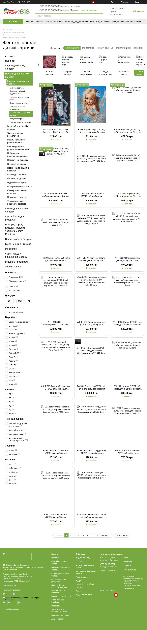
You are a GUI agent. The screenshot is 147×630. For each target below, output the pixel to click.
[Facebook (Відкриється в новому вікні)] (90, 2)
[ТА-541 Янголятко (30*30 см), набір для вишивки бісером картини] (91, 361)
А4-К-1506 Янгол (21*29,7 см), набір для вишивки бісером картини (127, 324)
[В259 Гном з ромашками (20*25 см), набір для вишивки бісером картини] (127, 425)
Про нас (30, 21)
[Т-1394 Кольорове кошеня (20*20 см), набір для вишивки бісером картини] (91, 168)
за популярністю (72, 48)
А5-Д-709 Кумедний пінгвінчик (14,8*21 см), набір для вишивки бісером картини (55, 389)
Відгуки (115, 21)
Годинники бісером (16, 182)
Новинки (10, 60)
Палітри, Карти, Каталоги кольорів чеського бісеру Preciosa (59, 589)
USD (28, 2)
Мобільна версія (12, 609)
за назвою (138, 48)
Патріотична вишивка (17, 160)
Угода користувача (84, 595)
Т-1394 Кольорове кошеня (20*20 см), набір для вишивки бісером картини (91, 196)
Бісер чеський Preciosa (18, 243)
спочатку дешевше (105, 48)
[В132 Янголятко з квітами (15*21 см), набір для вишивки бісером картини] (55, 425)
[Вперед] (144, 65)
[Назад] (38, 64)
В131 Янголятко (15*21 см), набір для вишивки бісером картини (127, 389)
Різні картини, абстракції (20, 122)
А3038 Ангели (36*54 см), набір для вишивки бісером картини (55, 196)
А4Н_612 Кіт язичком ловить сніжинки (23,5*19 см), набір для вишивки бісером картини (91, 262)
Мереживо (11, 248)
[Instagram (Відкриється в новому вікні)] (83, 2)
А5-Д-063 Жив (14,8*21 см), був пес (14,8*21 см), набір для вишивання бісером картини (55, 133)
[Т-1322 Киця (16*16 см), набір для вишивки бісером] (55, 233)
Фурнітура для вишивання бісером (59, 610)
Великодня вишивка (17, 174)
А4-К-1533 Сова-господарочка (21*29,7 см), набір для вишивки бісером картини (55, 326)
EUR (23, 2)
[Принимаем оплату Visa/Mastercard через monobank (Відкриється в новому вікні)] (25, 599)
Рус (8, 2)
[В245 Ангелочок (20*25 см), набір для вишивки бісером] (127, 104)
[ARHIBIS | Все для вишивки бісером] (17, 556)
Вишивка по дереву (17, 178)
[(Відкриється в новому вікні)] (5, 603)
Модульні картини (17, 119)
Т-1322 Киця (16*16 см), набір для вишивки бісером (55, 259)
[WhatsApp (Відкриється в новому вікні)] (100, 2)
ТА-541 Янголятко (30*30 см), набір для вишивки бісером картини (91, 389)
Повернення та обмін (131, 21)
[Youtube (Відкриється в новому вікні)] (93, 2)
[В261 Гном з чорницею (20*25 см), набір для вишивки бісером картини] (91, 489)
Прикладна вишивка (17, 197)
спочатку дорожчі (123, 48)
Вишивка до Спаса (16, 164)
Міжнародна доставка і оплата (79, 21)
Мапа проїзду (129, 588)
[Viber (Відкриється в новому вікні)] (103, 2)
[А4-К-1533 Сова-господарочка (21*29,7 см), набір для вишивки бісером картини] (55, 297)
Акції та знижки (103, 21)
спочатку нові (88, 48)
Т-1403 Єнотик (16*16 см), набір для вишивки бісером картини (127, 196)
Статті (78, 591)
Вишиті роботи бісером (18, 239)
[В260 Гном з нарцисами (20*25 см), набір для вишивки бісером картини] (55, 489)
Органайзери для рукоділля (58, 580)
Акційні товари (13, 266)
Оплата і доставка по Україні (49, 21)
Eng (12, 2)
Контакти (79, 588)
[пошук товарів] (100, 15)
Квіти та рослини (16, 88)
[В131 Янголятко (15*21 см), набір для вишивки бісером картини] (127, 361)
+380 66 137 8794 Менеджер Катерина (59, 6)
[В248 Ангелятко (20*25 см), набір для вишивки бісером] (91, 104)
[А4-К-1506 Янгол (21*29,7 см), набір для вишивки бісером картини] (127, 297)
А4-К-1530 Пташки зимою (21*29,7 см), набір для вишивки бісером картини (127, 260)
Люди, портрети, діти (18, 103)
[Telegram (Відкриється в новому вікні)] (97, 2)
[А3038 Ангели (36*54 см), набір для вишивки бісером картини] (55, 168)
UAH (19, 2)
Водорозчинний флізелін (19, 186)
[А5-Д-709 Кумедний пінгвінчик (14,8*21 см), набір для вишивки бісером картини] (55, 361)
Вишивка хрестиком (16, 261)
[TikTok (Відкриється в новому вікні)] (86, 2)
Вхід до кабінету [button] (83, 558)
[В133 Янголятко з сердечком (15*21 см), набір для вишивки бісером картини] (91, 425)
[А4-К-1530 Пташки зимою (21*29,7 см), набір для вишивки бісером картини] (127, 233)
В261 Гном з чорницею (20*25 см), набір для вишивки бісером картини (91, 517)
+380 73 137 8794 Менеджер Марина (58, 10)
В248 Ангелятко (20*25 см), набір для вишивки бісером (91, 130)
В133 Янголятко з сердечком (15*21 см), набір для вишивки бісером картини (91, 453)
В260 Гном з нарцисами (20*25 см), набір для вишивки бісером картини (55, 517)
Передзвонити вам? (89, 10)
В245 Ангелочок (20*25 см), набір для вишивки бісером (127, 130)
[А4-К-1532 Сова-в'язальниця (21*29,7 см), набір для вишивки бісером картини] (91, 297)
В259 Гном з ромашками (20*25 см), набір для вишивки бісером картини (127, 453)
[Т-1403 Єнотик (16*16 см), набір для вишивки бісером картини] (127, 168)
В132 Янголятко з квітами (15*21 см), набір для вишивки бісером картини (55, 453)
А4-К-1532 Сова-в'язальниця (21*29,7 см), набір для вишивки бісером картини (91, 324)
